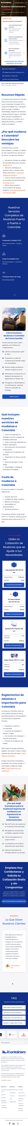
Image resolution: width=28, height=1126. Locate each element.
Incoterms (12, 1095)
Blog (11, 1098)
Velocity (9, 1080)
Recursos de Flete (14, 1089)
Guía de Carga (8, 83)
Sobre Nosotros (21, 1095)
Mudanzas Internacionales (17, 83)
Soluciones (3, 1097)
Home (2, 83)
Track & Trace (21, 1092)
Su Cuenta (20, 1089)
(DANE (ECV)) (7, 165)
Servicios (3, 1094)
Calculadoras (13, 1092)
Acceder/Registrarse (19, 2)
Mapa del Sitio (13, 1101)
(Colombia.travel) (8, 183)
